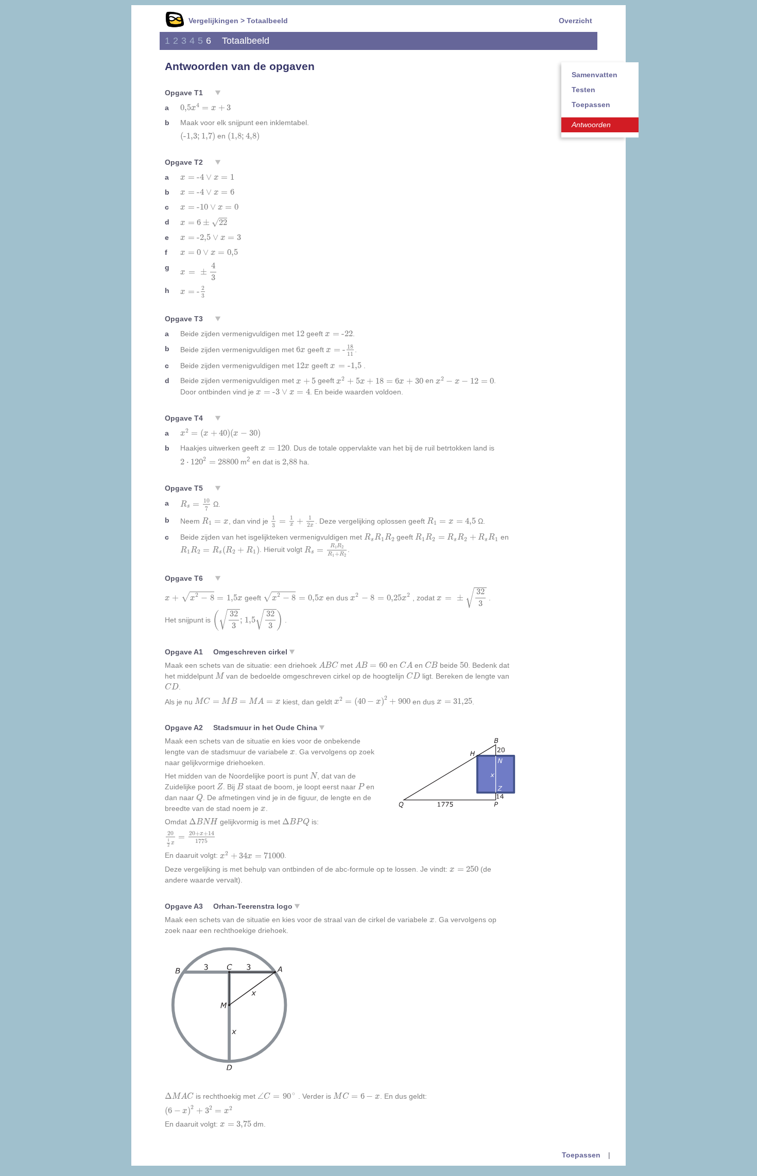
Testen (583, 89)
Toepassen (591, 104)
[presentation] (205, 107)
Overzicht (575, 20)
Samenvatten (594, 75)
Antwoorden (591, 124)
